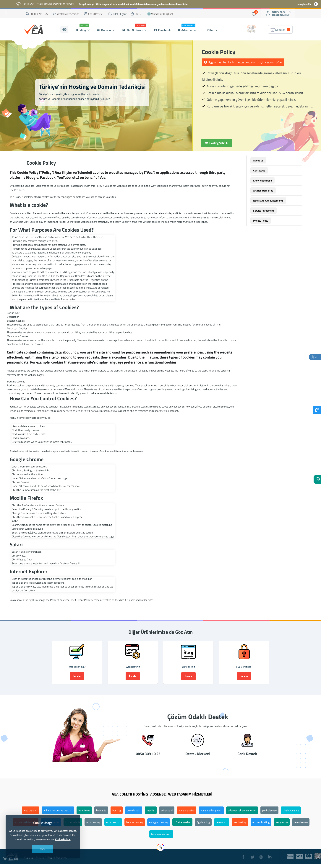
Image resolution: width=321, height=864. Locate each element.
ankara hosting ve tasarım (57, 810)
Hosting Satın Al (218, 143)
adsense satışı (186, 810)
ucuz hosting (93, 822)
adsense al (167, 810)
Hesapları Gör (304, 4)
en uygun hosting (158, 822)
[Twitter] (253, 855)
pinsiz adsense (291, 810)
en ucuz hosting (261, 822)
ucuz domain (133, 810)
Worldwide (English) (162, 14)
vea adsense (301, 822)
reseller (151, 810)
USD (139, 14)
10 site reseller (182, 822)
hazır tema (84, 810)
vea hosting (240, 822)
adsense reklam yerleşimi (242, 810)
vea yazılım (282, 822)
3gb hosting (203, 822)
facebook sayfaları (161, 834)
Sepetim (282, 29)
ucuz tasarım (113, 822)
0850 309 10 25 (38, 14)
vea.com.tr (221, 822)
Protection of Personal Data (45, 299)
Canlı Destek (95, 14)
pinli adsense (269, 810)
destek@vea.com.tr (68, 14)
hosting (116, 810)
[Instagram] (261, 855)
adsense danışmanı (211, 810)
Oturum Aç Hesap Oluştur (280, 13)
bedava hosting (134, 822)
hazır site (101, 810)
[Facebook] (244, 855)
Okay (43, 849)
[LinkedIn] (270, 855)
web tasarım (30, 810)
